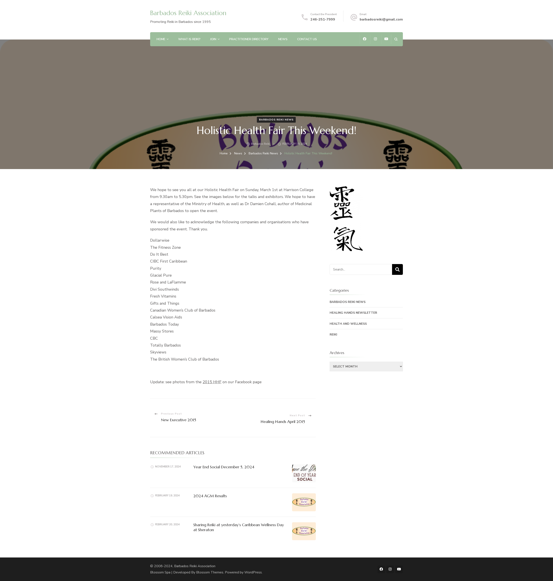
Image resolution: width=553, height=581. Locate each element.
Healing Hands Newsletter (353, 313)
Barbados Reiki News (276, 119)
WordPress (253, 572)
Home (161, 39)
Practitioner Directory (249, 39)
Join (213, 39)
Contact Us (307, 39)
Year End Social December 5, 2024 (223, 466)
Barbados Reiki (260, 144)
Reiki (333, 334)
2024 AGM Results (210, 495)
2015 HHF (212, 382)
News (283, 39)
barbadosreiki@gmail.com (381, 19)
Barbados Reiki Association (188, 13)
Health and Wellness (348, 324)
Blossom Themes (209, 572)
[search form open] (396, 39)
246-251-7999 (322, 19)
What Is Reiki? (189, 39)
